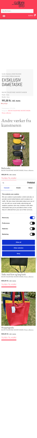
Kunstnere (8, 74)
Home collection (6, 113)
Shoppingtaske (7, 327)
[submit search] (35, 11)
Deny (18, 253)
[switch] (32, 223)
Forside (3, 74)
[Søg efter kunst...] (17, 11)
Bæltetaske (5, 168)
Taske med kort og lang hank (13, 274)
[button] (4, 16)
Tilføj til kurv (8, 178)
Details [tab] (18, 188)
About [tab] (30, 188)
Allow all (18, 242)
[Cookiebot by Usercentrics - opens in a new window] (27, 183)
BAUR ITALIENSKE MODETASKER (19, 111)
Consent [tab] (6, 188)
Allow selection (18, 248)
